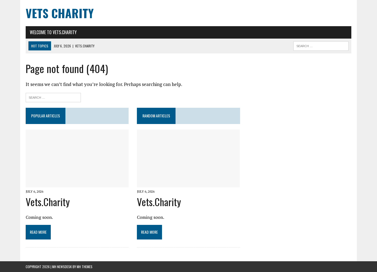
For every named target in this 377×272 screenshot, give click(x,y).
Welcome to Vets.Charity (53, 32)
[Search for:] (53, 97)
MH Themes (84, 266)
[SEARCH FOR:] (321, 45)
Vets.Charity (48, 201)
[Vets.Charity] (77, 184)
